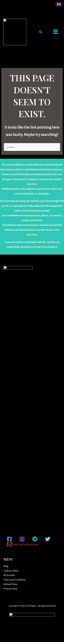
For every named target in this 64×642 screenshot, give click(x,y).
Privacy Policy (10, 588)
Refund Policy (11, 584)
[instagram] (22, 539)
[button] (41, 32)
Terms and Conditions (14, 579)
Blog (6, 566)
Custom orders (11, 570)
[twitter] (48, 539)
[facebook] (10, 539)
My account (9, 575)
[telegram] (35, 539)
